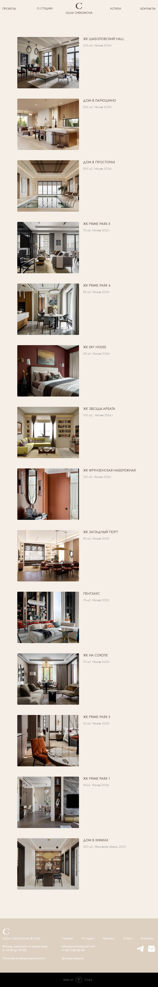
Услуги (127, 938)
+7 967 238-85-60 (73, 950)
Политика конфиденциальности (23, 958)
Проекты (108, 938)
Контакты (147, 938)
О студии (88, 938)
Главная (67, 938)
